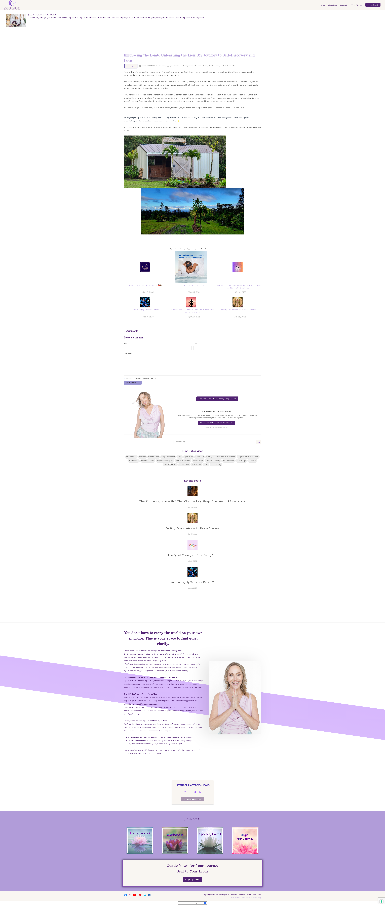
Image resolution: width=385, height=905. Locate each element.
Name (126, 343)
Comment (128, 353)
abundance (131, 457)
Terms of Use (245, 898)
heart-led (199, 457)
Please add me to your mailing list (141, 378)
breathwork (153, 457)
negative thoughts (165, 461)
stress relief (184, 465)
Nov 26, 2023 (194, 292)
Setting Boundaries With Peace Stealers (238, 310)
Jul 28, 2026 (192, 507)
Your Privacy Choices (196, 903)
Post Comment (133, 383)
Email (196, 343)
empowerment (190, 65)
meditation (134, 461)
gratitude (188, 457)
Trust (206, 465)
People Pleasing (214, 65)
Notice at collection (184, 903)
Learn (323, 5)
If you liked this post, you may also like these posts (192, 249)
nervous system (183, 461)
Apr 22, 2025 (194, 316)
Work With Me (356, 5)
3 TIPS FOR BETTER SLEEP (192, 285)
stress (174, 465)
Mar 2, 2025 (240, 292)
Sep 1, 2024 (147, 292)
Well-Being (216, 465)
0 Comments (230, 65)
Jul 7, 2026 (192, 561)
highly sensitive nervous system (220, 457)
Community (344, 5)
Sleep (166, 465)
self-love (252, 461)
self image (241, 461)
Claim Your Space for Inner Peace (216, 423)
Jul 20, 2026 (240, 316)
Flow (180, 457)
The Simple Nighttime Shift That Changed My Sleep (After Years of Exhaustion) (192, 501)
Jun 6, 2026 (147, 316)
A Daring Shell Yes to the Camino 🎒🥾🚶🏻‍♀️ (146, 285)
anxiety (142, 457)
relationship (228, 461)
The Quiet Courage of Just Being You (192, 555)
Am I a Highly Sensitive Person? (146, 310)
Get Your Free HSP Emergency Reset (217, 399)
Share (131, 66)
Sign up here (192, 880)
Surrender (196, 465)
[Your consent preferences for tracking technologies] (381, 901)
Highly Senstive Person (248, 457)
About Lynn (332, 5)
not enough (198, 461)
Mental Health (202, 65)
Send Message (193, 799)
